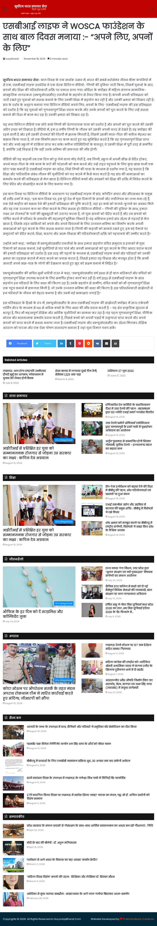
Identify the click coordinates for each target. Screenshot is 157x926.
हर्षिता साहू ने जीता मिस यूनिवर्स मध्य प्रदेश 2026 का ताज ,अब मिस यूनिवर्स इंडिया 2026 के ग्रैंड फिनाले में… (129, 608)
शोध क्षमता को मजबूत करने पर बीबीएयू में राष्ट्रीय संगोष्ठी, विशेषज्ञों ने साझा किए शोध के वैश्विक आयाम (129, 526)
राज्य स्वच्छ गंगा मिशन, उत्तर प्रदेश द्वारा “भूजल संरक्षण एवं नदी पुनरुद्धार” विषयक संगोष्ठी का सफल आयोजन (129, 572)
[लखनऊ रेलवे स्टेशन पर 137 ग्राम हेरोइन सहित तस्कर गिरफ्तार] (92, 650)
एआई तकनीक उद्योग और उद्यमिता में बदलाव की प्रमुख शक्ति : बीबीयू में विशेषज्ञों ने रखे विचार (129, 508)
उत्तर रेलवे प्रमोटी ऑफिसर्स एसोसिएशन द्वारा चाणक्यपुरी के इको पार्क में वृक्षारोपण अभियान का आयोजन (128, 426)
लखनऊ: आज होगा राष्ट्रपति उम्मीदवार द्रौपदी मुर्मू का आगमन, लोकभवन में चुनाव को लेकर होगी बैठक (24, 374)
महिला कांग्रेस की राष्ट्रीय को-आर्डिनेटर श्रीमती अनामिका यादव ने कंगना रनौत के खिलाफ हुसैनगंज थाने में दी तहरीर (128, 665)
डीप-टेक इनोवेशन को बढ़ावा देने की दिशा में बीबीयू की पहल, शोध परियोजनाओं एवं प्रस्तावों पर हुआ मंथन (129, 490)
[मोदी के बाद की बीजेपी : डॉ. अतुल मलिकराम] (13, 848)
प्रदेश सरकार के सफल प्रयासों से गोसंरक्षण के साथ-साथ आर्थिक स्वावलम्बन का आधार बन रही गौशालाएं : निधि (90, 826)
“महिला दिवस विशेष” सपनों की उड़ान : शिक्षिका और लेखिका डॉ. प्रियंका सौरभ (71, 877)
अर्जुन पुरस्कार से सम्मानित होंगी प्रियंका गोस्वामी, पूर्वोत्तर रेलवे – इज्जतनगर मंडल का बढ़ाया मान (128, 445)
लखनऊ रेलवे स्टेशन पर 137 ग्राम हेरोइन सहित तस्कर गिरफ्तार (128, 647)
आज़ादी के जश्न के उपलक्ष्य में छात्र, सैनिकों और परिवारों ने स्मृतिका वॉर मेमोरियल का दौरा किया (82, 727)
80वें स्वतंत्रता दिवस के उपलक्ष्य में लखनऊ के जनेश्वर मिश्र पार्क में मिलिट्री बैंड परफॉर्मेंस (76, 778)
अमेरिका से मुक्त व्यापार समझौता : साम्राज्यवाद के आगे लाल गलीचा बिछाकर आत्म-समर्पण (78, 894)
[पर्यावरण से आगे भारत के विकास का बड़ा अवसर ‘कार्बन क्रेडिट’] (13, 865)
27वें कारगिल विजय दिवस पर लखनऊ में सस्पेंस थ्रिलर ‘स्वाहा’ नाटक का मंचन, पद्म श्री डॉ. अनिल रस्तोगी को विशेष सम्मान (88, 797)
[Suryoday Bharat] (30, 9)
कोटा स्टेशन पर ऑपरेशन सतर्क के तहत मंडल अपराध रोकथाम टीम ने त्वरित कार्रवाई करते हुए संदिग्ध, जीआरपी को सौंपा (39, 693)
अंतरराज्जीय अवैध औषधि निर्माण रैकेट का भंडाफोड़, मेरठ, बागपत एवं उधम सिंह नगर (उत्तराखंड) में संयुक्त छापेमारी (129, 684)
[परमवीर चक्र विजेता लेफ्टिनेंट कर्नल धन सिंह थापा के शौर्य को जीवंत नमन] (13, 749)
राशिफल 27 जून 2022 (121, 371)
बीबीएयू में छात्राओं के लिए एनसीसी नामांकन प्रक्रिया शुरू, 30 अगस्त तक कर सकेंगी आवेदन (78, 761)
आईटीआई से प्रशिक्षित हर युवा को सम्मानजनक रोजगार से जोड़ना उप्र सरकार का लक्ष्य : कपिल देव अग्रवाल (37, 453)
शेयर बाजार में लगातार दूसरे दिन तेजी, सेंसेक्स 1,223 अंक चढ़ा (76, 372)
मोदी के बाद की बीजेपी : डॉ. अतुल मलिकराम (51, 843)
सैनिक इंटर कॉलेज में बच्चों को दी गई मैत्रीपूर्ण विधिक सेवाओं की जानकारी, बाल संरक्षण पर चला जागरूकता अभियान (128, 590)
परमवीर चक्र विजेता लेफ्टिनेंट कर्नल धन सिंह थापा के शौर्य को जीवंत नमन (69, 744)
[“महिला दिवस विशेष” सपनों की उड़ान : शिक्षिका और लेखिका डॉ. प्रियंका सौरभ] (13, 882)
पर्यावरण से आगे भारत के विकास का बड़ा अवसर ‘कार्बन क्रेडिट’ (62, 860)
